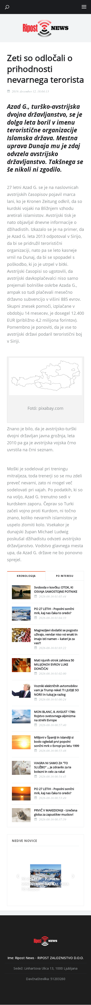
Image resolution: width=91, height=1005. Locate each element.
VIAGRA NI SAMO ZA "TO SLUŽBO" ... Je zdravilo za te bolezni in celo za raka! (52, 767)
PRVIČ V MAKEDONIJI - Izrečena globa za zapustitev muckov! (55, 812)
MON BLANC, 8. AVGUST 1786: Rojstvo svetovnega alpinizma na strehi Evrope (54, 716)
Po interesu (64, 576)
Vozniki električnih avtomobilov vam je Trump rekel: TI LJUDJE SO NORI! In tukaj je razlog (56, 690)
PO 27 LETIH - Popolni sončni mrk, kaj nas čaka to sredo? (54, 611)
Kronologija (26, 576)
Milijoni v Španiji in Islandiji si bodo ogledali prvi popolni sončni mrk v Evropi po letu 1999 (56, 741)
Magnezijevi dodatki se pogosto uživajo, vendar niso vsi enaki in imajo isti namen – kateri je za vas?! (56, 636)
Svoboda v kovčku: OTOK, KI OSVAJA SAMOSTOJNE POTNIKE (55, 589)
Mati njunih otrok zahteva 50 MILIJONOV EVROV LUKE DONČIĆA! (54, 664)
